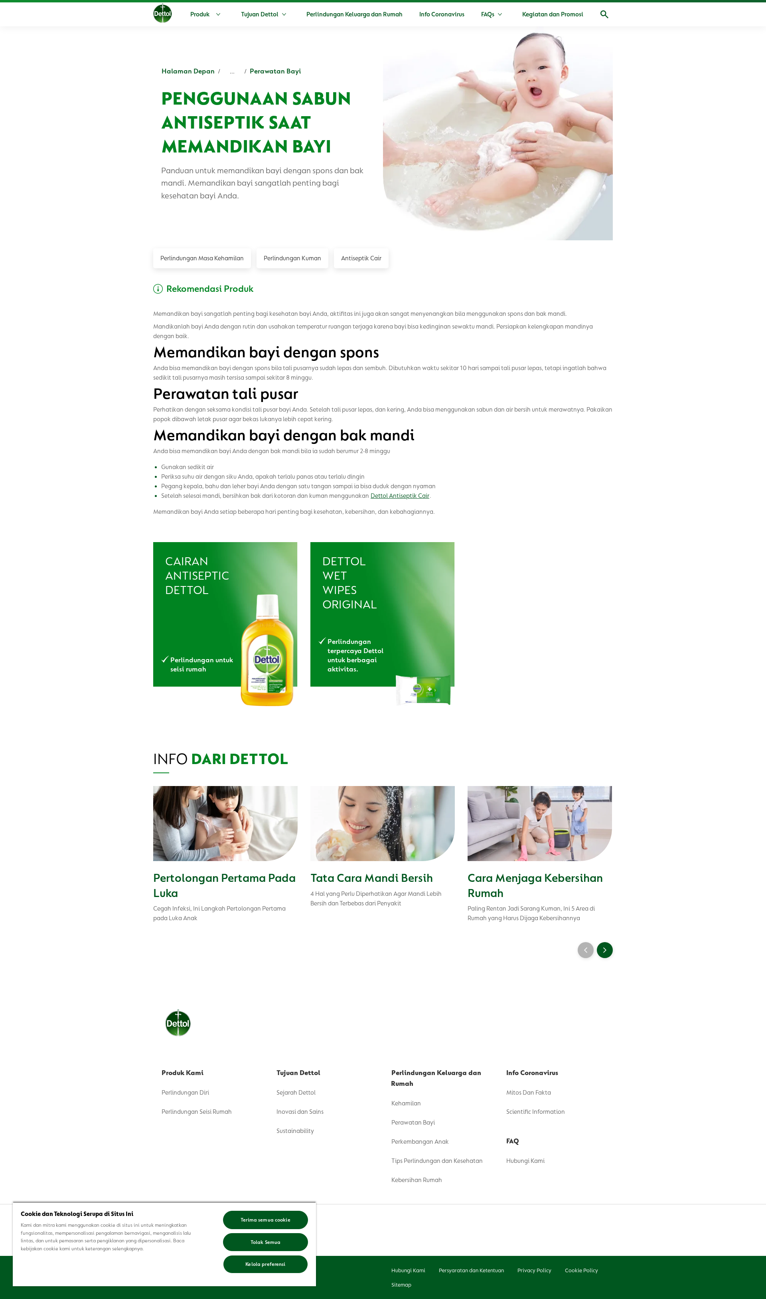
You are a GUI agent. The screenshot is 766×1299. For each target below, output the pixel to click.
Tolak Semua (265, 1242)
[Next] (605, 950)
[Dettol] (162, 15)
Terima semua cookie (265, 1220)
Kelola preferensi (265, 1264)
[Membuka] (604, 14)
